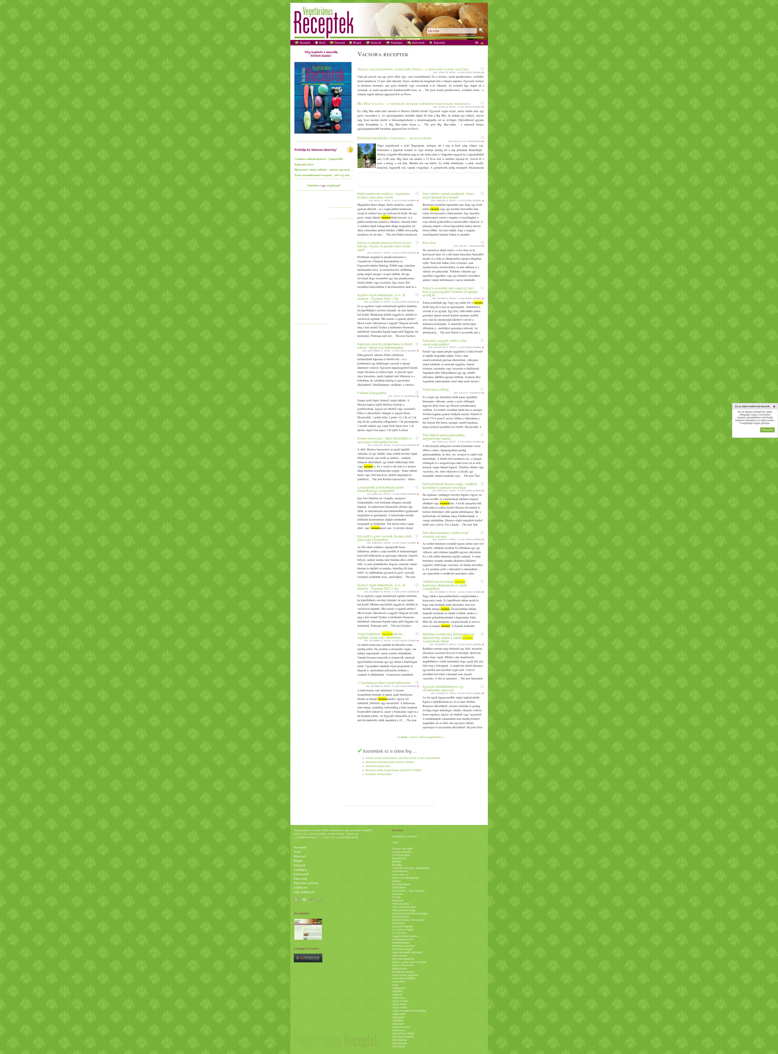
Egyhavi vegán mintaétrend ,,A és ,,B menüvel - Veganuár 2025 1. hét (381, 587)
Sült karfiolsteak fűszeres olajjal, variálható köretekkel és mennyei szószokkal (450, 486)
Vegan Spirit (399, 1014)
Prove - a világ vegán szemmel (409, 962)
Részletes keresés (306, 883)
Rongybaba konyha (403, 971)
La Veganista (399, 933)
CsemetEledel (400, 871)
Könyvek (375, 42)
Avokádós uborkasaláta (378, 774)
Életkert (396, 881)
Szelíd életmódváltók (403, 978)
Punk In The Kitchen (403, 965)
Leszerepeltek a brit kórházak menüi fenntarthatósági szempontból (380, 489)
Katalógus (396, 42)
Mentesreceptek (401, 942)
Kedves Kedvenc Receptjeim (408, 920)
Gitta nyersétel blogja (404, 910)
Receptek (304, 42)
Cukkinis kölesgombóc (372, 393)
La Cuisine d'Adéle (402, 929)
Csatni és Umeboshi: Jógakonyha (410, 868)
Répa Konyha (399, 968)
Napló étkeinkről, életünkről (407, 952)
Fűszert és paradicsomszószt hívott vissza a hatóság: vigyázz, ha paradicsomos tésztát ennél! (384, 246)
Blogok (356, 42)
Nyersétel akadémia (403, 959)
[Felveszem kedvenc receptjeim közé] (482, 68)
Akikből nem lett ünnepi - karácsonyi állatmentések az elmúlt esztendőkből (445, 585)
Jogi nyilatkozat (304, 892)
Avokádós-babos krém (377, 766)
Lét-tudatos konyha (402, 939)
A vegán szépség (401, 851)
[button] (774, 406)
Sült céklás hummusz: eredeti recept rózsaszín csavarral (445, 534)
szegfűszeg (333, 185)
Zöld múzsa (398, 1046)
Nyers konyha (399, 955)
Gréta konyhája (400, 916)
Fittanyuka (398, 900)
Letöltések (300, 887)
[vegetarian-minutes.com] (308, 938)
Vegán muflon (399, 1007)
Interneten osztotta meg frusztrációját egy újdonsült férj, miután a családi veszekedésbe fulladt (449, 637)
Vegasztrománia (401, 1027)
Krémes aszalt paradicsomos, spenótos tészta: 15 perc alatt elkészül (402, 758)
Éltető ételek (399, 887)
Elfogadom (767, 429)
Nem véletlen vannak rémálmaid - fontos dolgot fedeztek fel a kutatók (448, 195)
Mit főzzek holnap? (402, 949)
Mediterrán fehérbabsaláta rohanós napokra (389, 762)
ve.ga (395, 984)
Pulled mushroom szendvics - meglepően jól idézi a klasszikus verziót (383, 195)
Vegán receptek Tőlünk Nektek (409, 1010)
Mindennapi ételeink (403, 946)
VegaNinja (398, 1020)
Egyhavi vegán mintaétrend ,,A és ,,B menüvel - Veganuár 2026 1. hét (381, 297)
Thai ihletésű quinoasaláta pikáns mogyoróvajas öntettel (444, 437)
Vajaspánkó (398, 981)
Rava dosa (429, 242)
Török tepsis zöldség (436, 389)
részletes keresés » (467, 35)
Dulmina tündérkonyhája (405, 877)
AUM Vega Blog (401, 855)
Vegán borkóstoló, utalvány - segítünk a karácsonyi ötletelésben (381, 635)
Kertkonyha (398, 923)
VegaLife (397, 994)
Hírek (321, 42)
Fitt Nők (396, 897)
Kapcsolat (439, 42)
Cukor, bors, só (400, 874)
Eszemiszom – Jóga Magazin (408, 890)
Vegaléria (397, 991)
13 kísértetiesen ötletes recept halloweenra (384, 682)
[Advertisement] (310, 261)
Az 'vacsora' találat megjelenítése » (421, 737)
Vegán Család (400, 1001)
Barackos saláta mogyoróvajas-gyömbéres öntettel (393, 770)
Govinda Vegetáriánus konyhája (409, 913)
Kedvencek (418, 42)
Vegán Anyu (398, 997)
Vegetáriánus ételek (403, 1033)
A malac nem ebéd (402, 848)
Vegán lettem (399, 1004)
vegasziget (398, 1023)
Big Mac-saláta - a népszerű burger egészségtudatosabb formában (413, 103)
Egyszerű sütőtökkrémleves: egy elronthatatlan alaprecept (443, 688)
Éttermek (339, 42)
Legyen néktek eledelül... (406, 936)
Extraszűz (397, 894)
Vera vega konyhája (403, 1036)
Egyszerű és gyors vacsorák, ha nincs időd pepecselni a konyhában (384, 538)
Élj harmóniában (401, 884)
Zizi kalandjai (399, 1040)
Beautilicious (399, 858)
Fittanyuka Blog (400, 903)
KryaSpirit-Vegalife (402, 926)
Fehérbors (313, 185)
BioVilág (397, 864)
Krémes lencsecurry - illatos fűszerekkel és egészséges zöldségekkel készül (384, 440)
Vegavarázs (398, 1030)
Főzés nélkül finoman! (404, 907)
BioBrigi (396, 861)
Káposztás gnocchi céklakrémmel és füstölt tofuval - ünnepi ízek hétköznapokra (384, 346)
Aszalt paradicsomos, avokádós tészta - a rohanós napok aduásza (413, 68)
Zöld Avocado (399, 1043)
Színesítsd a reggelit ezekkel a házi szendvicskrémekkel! (445, 342)
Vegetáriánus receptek (404, 836)
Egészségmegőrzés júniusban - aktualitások (394, 137)
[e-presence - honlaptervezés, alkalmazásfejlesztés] (308, 961)
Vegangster (398, 1017)
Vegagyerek (398, 988)
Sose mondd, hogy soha (405, 975)
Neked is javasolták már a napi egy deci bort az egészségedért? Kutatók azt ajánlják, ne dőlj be (450, 291)
